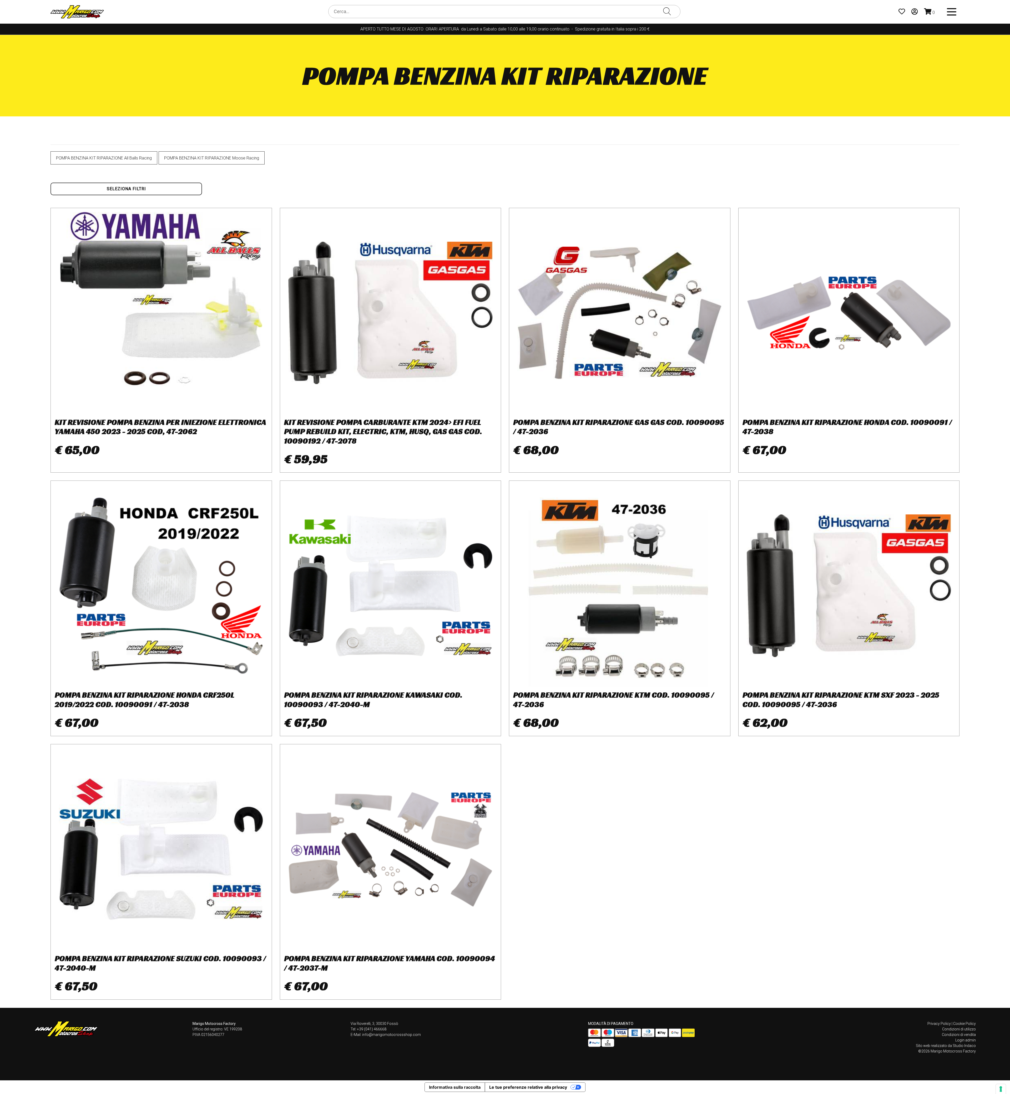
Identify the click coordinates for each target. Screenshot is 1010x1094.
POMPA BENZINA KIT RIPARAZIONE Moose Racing (211, 158)
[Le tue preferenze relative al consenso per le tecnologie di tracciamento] (1001, 1089)
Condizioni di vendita (959, 1035)
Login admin (965, 1040)
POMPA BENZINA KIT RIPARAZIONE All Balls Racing (104, 158)
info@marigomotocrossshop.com (391, 1035)
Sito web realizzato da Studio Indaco (946, 1046)
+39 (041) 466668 (371, 1029)
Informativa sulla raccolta (455, 1087)
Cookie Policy (964, 1023)
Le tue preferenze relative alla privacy (528, 1087)
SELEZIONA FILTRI (126, 188)
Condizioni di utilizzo (959, 1029)
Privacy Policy (939, 1023)
